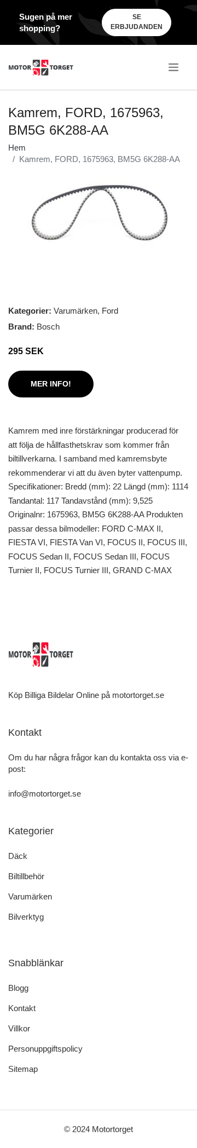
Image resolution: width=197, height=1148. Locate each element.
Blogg (18, 988)
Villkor (19, 1028)
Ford (110, 310)
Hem (17, 147)
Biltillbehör (26, 876)
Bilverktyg (26, 916)
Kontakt (22, 1008)
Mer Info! (51, 383)
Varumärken (75, 310)
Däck (17, 856)
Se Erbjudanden (137, 22)
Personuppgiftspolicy (45, 1048)
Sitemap (23, 1069)
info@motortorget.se (44, 793)
